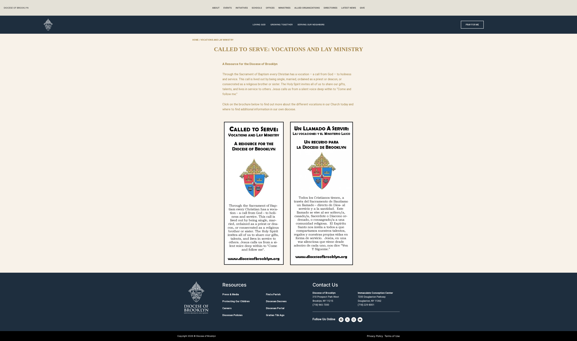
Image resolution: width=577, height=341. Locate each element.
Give (362, 7)
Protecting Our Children (236, 301)
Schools (257, 7)
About (216, 7)
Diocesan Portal (275, 308)
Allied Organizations (307, 7)
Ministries (284, 7)
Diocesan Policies (232, 315)
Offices (270, 7)
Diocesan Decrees (276, 301)
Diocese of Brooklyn (16, 7)
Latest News (348, 7)
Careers (227, 308)
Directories (330, 7)
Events (227, 7)
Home (195, 40)
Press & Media (230, 294)
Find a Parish (273, 294)
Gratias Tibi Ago (275, 315)
